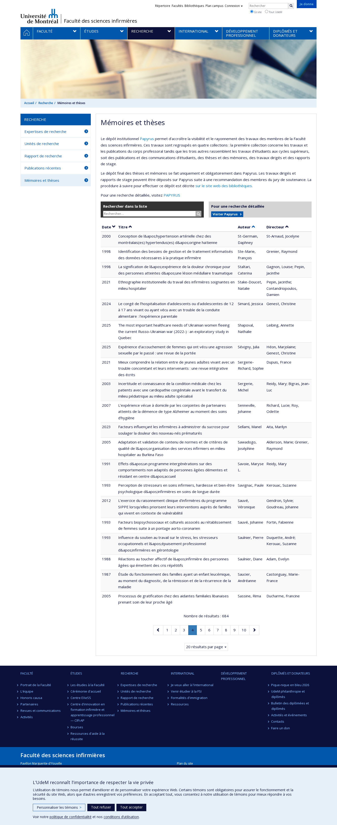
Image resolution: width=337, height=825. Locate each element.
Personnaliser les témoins (59, 807)
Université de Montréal (39, 16)
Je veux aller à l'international (192, 685)
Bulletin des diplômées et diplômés (290, 706)
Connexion (232, 6)
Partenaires (29, 704)
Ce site (257, 12)
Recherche (45, 103)
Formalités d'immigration (189, 698)
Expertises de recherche (45, 131)
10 (245, 629)
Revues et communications (40, 710)
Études (76, 673)
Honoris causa (31, 698)
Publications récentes (42, 167)
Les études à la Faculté (88, 685)
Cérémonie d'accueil (86, 691)
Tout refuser (101, 807)
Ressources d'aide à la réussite (88, 736)
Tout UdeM (275, 12)
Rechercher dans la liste (125, 206)
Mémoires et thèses (41, 180)
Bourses (77, 727)
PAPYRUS (172, 195)
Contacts (277, 721)
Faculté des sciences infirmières (100, 20)
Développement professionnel (234, 676)
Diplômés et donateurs (290, 673)
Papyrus (147, 138)
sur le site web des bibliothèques (223, 185)
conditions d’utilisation (121, 816)
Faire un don (280, 728)
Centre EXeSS (81, 698)
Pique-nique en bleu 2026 (290, 685)
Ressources (180, 704)
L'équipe (26, 691)
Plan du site (185, 763)
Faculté (26, 673)
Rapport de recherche (43, 155)
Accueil (29, 103)
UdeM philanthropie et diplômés (288, 694)
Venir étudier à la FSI (186, 691)
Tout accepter (131, 807)
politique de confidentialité (71, 816)
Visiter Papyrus (225, 214)
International (182, 673)
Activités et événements (289, 715)
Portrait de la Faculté (35, 685)
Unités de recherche (41, 143)
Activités (26, 717)
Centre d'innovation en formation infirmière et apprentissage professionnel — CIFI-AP (92, 712)
